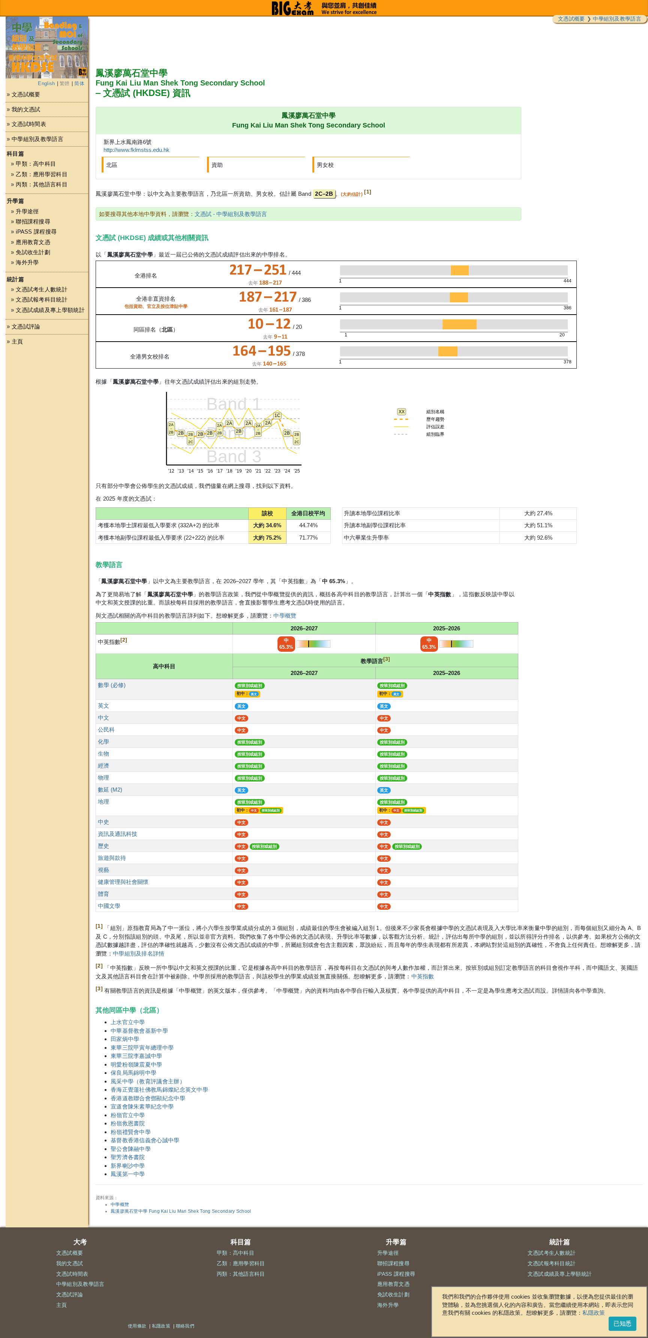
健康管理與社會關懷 (123, 882)
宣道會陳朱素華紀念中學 (142, 1106)
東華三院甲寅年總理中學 (142, 1047)
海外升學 (27, 262)
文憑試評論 (26, 326)
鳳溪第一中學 (128, 1174)
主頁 (17, 341)
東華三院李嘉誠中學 (136, 1056)
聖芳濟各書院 (128, 1157)
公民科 (106, 729)
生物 (103, 753)
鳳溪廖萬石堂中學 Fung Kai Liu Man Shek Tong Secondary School (181, 1211)
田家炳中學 (125, 1039)
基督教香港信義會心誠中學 (145, 1140)
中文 (103, 717)
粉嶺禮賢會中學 (131, 1132)
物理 (103, 777)
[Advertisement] (46, 423)
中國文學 (109, 906)
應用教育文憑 (33, 242)
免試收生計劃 (33, 252)
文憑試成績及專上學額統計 (50, 310)
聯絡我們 (185, 1326)
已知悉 (623, 1323)
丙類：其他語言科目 (42, 184)
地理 (103, 801)
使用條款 (137, 1326)
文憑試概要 (571, 19)
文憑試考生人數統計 (42, 289)
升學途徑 (27, 211)
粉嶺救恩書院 (128, 1123)
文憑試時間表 (29, 124)
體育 (103, 894)
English (46, 83)
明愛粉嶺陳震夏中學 (136, 1064)
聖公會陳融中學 (131, 1149)
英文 (103, 705)
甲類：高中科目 (36, 163)
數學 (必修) (112, 685)
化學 (103, 741)
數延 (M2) (110, 789)
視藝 (103, 870)
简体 (79, 83)
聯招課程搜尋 (33, 221)
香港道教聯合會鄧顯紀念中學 (148, 1098)
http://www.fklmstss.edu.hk (137, 150)
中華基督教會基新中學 (139, 1031)
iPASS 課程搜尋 (36, 231)
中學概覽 (284, 615)
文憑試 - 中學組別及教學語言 (231, 214)
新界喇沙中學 (128, 1165)
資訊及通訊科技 (117, 834)
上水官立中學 (128, 1022)
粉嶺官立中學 (128, 1115)
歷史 (103, 846)
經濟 (103, 765)
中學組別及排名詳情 (139, 953)
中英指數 (422, 976)
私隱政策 (593, 1313)
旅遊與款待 (112, 858)
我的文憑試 (26, 109)
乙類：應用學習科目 (42, 174)
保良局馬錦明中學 (133, 1073)
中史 (103, 822)
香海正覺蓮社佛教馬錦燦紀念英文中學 (159, 1089)
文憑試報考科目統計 (42, 299)
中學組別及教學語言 (617, 19)
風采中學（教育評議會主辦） (148, 1081)
